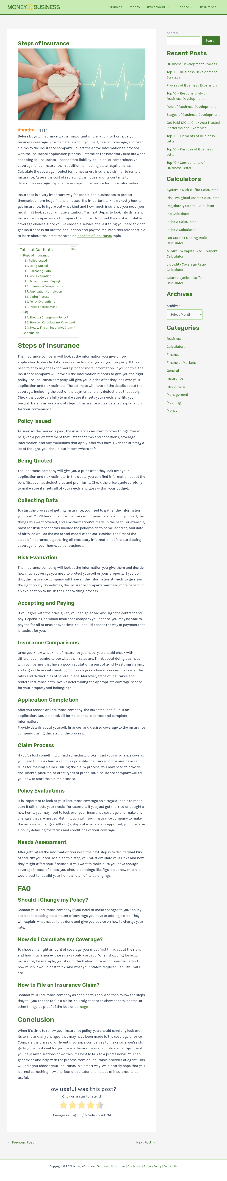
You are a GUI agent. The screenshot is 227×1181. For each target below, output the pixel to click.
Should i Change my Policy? (48, 317)
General (173, 371)
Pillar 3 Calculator (181, 222)
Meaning (174, 403)
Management (177, 395)
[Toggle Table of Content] (71, 249)
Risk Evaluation (40, 276)
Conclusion (31, 333)
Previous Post (20, 1142)
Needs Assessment (44, 307)
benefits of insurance (94, 236)
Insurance (208, 7)
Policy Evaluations (42, 301)
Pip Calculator (178, 214)
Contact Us (170, 1166)
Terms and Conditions (111, 1166)
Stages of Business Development (193, 115)
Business (114, 7)
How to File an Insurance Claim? (52, 327)
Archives (173, 306)
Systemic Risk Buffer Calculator (192, 190)
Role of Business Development (191, 107)
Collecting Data (40, 271)
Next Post (146, 1142)
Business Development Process (192, 64)
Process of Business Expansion (192, 85)
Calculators (176, 347)
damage (81, 1007)
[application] (167, 7)
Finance (182, 7)
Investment (156, 7)
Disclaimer (135, 1166)
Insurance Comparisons (46, 286)
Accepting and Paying (44, 281)
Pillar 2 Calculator (181, 230)
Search (172, 33)
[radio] (63, 1106)
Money (134, 7)
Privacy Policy (152, 1166)
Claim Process (39, 296)
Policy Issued (38, 260)
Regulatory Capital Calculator (190, 206)
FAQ (25, 312)
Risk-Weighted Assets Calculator (193, 198)
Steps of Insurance (35, 255)
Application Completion (45, 291)
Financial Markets (181, 363)
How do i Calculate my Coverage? (52, 322)
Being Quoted (38, 265)
